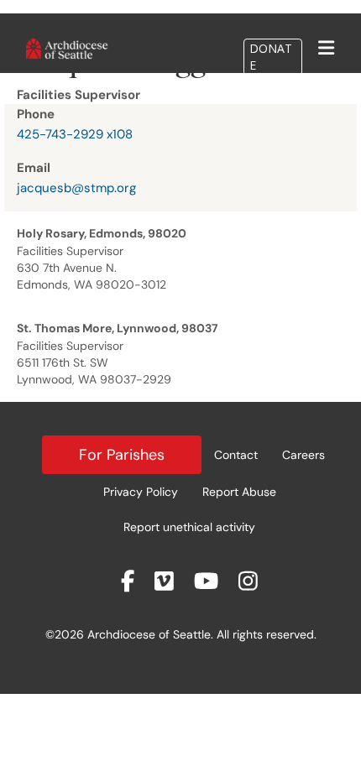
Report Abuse (239, 491)
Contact (236, 454)
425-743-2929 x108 (75, 134)
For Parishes (122, 455)
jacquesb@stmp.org (76, 188)
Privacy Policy (140, 491)
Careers (303, 454)
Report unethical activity (189, 526)
